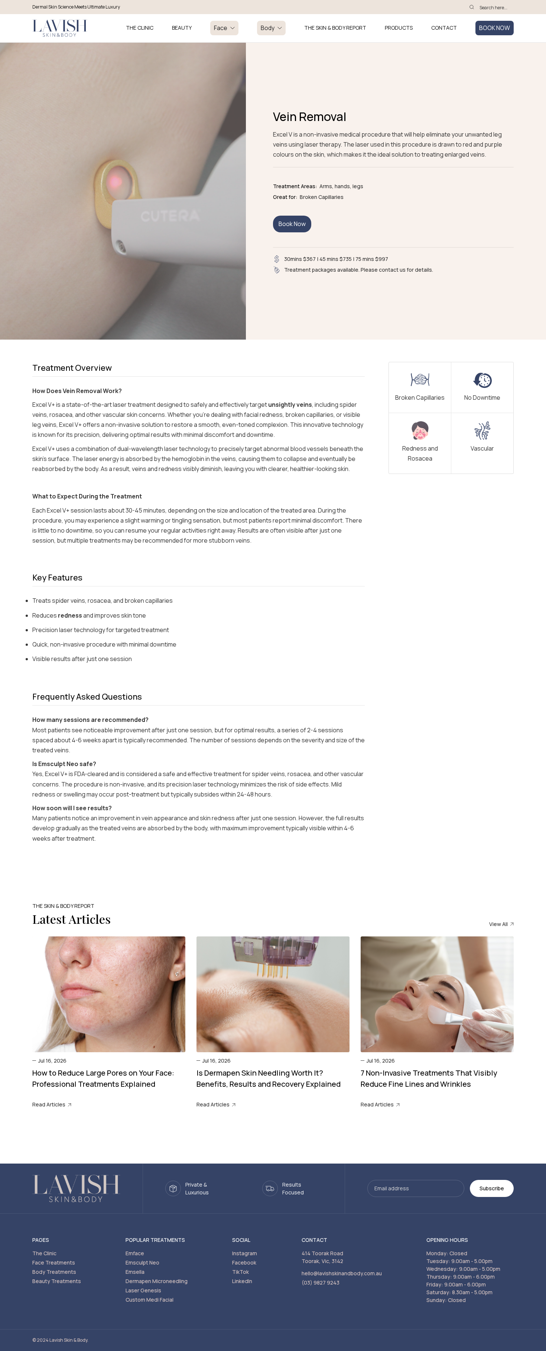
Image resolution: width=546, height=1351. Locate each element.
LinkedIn (242, 1281)
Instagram (244, 1253)
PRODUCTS (399, 28)
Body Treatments (54, 1271)
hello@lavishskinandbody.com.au (342, 1273)
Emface (135, 1253)
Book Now (292, 224)
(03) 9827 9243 (320, 1282)
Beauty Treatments (56, 1281)
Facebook (244, 1262)
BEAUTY (182, 28)
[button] (224, 28)
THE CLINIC (139, 28)
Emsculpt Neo (142, 1262)
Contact (444, 28)
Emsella (135, 1271)
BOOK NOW (494, 28)
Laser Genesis (143, 1290)
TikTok (240, 1271)
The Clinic (44, 1253)
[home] (59, 28)
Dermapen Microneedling (157, 1281)
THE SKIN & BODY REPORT (335, 28)
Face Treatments (53, 1262)
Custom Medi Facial (149, 1299)
